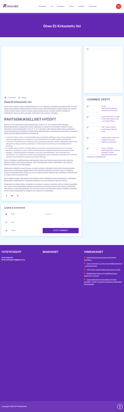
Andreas (24, 97)
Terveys (71, 6)
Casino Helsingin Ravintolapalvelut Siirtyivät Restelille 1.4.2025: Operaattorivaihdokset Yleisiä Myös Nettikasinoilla (103, 282)
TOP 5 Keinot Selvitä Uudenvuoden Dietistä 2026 (103, 270)
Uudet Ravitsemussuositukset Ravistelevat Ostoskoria (100, 259)
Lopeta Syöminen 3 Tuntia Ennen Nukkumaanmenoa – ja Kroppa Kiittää (103, 265)
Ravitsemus (61, 6)
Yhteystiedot (93, 6)
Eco (51, 6)
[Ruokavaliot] (11, 6)
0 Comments (11, 97)
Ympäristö (81, 6)
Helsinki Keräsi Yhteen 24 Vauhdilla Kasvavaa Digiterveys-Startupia (100, 275)
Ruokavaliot (42, 6)
